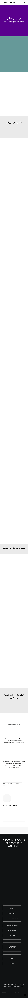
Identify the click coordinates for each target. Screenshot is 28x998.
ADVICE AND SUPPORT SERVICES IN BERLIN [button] (12, 919)
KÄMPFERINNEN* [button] (12, 930)
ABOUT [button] (12, 958)
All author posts (7, 808)
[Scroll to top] (25, 995)
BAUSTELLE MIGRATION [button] (12, 925)
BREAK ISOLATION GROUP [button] (12, 907)
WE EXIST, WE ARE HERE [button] (12, 941)
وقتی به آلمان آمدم (13, 21)
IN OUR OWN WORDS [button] (12, 953)
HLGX (23, 986)
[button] (14, 861)
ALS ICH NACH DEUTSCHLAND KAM (14, 783)
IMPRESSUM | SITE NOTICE (9, 984)
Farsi (4, 785)
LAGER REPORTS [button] (12, 913)
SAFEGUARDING (12, 986)
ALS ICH (4, 783)
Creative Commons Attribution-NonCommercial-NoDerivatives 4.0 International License (14, 740)
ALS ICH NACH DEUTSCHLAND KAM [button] (12, 947)
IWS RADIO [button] (12, 935)
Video (8, 785)
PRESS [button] (12, 963)
